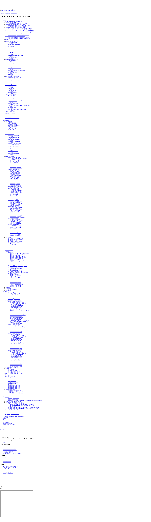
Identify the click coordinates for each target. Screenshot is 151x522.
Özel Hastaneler (8, 237)
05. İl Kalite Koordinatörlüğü (15, 322)
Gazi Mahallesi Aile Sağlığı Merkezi (16, 227)
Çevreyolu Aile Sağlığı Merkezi (16, 192)
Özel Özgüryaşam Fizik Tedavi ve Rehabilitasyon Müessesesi (21, 263)
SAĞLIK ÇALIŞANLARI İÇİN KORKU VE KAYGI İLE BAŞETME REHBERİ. (24, 407)
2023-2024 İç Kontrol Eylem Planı (14, 372)
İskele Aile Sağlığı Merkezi (15, 174)
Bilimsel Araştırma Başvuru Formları (10, 469)
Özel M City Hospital (12, 244)
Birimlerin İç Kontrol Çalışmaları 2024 (15, 350)
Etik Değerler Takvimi (12, 381)
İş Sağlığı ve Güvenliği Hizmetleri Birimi (15, 55)
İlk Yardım (7, 397)
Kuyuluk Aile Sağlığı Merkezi (15, 213)
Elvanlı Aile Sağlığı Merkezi (15, 193)
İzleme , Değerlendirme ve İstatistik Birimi (15, 65)
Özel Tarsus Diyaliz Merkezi (15, 285)
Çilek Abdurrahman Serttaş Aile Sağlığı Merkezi (19, 166)
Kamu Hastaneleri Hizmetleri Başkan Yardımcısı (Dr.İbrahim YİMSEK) (21, 31)
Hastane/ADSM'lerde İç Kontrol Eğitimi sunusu (16, 393)
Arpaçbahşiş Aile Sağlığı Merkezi (16, 190)
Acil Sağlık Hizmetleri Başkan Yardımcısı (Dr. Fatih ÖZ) (18, 23)
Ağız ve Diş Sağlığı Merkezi (13, 265)
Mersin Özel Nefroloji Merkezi (15, 280)
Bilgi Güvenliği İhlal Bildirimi (10, 415)
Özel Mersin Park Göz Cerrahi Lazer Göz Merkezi (19, 253)
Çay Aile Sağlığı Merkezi (14, 164)
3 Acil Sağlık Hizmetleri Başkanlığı (16, 328)
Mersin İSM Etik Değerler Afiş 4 (14, 388)
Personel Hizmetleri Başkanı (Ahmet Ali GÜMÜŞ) (14, 33)
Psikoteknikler (7, 290)
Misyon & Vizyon (8, 375)
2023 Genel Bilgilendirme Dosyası (14, 295)
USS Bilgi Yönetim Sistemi (8, 451)
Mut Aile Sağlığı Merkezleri (13, 218)
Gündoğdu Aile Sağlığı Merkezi (16, 168)
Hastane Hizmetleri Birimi (12, 78)
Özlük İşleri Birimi (11, 88)
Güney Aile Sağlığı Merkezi (15, 194)
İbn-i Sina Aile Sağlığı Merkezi (15, 211)
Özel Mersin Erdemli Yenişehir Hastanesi (15, 239)
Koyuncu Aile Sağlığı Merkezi (15, 199)
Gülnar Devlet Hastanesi (12, 127)
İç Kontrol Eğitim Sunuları (10, 389)
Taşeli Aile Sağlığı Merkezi (15, 183)
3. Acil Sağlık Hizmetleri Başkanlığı (16, 345)
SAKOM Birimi (11, 46)
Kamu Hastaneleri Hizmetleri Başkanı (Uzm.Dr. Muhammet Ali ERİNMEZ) (19, 30)
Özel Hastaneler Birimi (12, 107)
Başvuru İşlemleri (13, 98)
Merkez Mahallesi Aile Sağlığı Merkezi (17, 217)
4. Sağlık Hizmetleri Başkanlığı (16, 347)
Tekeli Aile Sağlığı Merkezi (15, 184)
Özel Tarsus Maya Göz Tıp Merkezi (16, 258)
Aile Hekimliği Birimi (12, 60)
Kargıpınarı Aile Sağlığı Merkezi (16, 195)
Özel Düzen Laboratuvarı (14, 274)
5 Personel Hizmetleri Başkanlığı (16, 331)
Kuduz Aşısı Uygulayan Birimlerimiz (10, 471)
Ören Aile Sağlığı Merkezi (15, 176)
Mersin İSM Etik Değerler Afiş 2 (14, 386)
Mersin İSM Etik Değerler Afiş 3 (14, 387)
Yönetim (4, 20)
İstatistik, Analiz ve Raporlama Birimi (15, 77)
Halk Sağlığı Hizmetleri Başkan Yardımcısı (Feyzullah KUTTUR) (20, 29)
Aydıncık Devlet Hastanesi (13, 123)
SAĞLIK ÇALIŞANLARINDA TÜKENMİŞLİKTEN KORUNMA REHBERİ (23, 408)
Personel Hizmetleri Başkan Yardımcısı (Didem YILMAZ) (18, 35)
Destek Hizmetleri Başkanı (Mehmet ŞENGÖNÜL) (15, 24)
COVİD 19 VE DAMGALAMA (14, 406)
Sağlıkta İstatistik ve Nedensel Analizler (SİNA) (12, 453)
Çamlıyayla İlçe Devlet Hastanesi (14, 125)
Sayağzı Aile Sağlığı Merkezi (15, 233)
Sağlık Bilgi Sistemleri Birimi (13, 57)
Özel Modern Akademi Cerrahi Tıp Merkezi (18, 260)
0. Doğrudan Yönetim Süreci (15, 342)
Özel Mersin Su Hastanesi (12, 240)
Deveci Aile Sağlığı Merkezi (15, 219)
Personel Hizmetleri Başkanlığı (11, 85)
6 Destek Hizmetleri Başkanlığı (16, 332)
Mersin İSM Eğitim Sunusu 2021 (14, 392)
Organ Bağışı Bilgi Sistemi (8, 473)
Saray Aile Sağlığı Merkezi (15, 177)
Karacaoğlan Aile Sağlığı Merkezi (16, 220)
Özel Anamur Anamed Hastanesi (14, 242)
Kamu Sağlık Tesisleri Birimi (13, 103)
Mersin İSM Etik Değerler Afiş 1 (14, 385)
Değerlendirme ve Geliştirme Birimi (14, 80)
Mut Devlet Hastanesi (12, 128)
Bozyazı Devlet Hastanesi (12, 124)
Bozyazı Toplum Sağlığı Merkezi (14, 141)
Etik (6, 380)
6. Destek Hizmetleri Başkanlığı (16, 307)
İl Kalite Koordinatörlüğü (10, 113)
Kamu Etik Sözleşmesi (12, 383)
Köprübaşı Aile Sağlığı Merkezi (16, 221)
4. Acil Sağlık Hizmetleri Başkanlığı (16, 305)
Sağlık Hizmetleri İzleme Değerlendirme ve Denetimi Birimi (19, 105)
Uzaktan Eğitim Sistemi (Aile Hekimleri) (12, 410)
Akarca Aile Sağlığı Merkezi (15, 170)
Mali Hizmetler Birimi (12, 53)
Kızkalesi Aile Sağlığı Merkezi (15, 196)
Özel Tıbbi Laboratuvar (12, 273)
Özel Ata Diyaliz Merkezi (14, 279)
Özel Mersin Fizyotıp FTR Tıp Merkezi (17, 256)
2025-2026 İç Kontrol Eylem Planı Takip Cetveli (14, 373)
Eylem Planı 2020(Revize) (12, 370)
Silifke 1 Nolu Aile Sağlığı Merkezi (16, 234)
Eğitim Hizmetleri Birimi (12, 92)
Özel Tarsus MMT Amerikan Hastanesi (15, 241)
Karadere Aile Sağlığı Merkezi (15, 175)
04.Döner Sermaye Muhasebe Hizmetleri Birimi (19, 311)
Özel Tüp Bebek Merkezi (12, 267)
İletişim (4, 418)
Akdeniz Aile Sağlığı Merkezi (15, 181)
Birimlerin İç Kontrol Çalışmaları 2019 (15, 301)
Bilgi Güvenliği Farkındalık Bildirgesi (12, 414)
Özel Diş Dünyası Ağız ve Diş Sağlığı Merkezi (18, 266)
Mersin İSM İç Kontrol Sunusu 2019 (14, 390)
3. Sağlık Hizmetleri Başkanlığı (16, 304)
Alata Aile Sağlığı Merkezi (15, 189)
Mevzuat (11, 61)
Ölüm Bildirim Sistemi (7, 452)
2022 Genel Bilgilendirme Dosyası (14, 296)
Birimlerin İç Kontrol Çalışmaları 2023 (15, 341)
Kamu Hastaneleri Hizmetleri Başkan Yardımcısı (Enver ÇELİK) (20, 32)
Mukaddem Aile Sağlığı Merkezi (16, 232)
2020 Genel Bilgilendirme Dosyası (14, 299)
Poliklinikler (7, 287)
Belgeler (11, 43)
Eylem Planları (8, 368)
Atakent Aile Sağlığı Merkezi (15, 225)
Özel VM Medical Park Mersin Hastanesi (15, 238)
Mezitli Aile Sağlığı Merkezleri (13, 206)
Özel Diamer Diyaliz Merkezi (15, 283)
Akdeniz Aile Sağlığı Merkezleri (14, 157)
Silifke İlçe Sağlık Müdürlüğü (13, 153)
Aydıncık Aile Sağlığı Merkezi (15, 179)
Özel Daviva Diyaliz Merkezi (15, 277)
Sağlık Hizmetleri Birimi (12, 101)
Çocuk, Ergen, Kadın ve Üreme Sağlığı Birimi (16, 70)
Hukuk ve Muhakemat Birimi (10, 111)
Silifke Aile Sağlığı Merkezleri (13, 224)
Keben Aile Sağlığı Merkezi (15, 229)
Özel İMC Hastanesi (11, 243)
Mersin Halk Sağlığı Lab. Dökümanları (10, 458)
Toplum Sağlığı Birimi (12, 63)
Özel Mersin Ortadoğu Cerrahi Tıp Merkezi (18, 257)
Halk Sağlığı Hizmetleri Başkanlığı (11, 59)
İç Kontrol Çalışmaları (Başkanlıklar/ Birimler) (13, 300)
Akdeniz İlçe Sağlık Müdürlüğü (13, 135)
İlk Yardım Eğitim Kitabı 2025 (13, 398)
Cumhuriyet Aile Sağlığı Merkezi (16, 207)
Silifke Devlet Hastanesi (12, 129)
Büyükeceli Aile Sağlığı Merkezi (16, 201)
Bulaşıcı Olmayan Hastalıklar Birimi (14, 68)
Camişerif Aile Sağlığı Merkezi (15, 160)
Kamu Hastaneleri (8, 121)
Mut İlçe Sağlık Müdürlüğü (13, 151)
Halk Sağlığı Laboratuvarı (12, 289)
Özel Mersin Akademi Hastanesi (14, 245)
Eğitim (4, 395)
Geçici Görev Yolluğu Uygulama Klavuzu (13, 401)
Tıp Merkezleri (10, 252)
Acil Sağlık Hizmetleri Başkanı (11, 22)
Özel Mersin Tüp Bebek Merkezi (16, 268)
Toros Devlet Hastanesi (12, 131)
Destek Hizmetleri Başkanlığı (10, 49)
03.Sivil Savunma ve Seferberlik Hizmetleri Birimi (19, 310)
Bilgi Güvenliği (6, 413)
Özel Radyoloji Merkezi (12, 269)
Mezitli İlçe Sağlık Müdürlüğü (13, 148)
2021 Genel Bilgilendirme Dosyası (14, 298)
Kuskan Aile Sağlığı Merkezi (15, 204)
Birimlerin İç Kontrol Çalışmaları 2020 (15, 312)
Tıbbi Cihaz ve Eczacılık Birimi (13, 97)
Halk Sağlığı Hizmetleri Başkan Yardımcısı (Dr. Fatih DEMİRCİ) (20, 28)
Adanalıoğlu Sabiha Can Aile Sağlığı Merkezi (18, 158)
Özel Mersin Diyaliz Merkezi (15, 278)
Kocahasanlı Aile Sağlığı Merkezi (16, 197)
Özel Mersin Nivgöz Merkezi (15, 255)
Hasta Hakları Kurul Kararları (8, 459)
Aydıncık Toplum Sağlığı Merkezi (14, 139)
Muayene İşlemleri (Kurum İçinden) (9, 449)
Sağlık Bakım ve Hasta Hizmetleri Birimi (15, 82)
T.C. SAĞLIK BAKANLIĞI (8, 13)
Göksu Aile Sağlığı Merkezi (15, 228)
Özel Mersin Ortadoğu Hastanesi (14, 247)
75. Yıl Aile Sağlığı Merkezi (15, 208)
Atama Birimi (10, 86)
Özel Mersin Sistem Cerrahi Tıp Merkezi (17, 254)
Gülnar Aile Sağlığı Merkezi (15, 202)
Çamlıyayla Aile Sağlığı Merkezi (16, 187)
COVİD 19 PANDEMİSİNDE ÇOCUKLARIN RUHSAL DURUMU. (21, 405)
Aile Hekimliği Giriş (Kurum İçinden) (10, 447)
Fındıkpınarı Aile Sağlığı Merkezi (16, 210)
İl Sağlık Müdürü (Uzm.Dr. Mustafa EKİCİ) (13, 21)
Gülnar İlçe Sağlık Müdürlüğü (13, 146)
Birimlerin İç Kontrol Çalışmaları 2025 (15, 358)
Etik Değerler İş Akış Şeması (13, 382)
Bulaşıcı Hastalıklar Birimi (12, 72)
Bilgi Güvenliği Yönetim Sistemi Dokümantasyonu (14, 416)
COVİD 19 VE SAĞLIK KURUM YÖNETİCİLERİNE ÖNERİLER (21, 404)
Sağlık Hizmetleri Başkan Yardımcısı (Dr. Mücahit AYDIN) (19, 37)
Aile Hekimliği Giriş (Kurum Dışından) (10, 446)
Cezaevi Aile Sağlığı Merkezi (15, 161)
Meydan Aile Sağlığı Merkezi (15, 223)
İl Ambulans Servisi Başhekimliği (14, 48)
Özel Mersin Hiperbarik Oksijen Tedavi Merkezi (19, 272)
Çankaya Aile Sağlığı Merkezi (15, 163)
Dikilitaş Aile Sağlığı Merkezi (15, 167)
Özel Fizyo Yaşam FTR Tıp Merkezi (17, 259)
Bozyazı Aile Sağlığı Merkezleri (13, 180)
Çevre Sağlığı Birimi (11, 74)
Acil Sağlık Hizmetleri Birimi (13, 42)
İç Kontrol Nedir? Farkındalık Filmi (11, 367)
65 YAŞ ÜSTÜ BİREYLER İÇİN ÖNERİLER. (17, 403)
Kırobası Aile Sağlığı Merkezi (15, 230)
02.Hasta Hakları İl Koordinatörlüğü (16, 309)
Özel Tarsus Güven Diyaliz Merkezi (16, 284)
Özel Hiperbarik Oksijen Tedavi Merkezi (15, 271)
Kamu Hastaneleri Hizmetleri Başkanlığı (12, 76)
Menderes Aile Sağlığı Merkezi (15, 216)
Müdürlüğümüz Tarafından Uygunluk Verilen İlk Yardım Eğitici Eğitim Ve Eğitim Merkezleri (25, 400)
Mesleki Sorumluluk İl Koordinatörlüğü (12, 118)
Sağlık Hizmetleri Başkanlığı (10, 94)
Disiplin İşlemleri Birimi (12, 90)
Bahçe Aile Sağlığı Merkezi (15, 171)
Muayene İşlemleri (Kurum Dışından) (10, 450)
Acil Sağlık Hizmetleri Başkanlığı (11, 41)
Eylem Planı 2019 (11, 369)
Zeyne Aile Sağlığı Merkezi (15, 205)
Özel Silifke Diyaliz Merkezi (15, 286)
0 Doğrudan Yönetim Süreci (15, 325)
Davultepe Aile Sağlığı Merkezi (16, 209)
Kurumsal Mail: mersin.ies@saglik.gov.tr (17, 99)
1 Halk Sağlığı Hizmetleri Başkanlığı (17, 326)
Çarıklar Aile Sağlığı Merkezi (15, 172)
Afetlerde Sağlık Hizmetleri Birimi (14, 44)
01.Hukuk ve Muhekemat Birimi (16, 308)
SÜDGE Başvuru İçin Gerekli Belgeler (10, 466)
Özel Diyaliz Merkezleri (12, 276)
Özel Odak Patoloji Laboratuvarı (16, 275)
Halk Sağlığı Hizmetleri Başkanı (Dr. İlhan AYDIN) (15, 27)
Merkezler (7, 251)
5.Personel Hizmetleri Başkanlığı (16, 306)
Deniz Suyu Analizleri (7, 461)
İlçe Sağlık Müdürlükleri (9, 134)
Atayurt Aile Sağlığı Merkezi (15, 226)
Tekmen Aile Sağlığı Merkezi (15, 185)
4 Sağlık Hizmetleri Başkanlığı (15, 329)
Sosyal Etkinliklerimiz (7, 470)
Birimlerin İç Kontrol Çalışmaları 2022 (15, 333)
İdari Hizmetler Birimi (12, 51)
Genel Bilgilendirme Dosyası (10, 292)
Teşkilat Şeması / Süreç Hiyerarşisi (11, 376)
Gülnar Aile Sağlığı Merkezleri (13, 200)
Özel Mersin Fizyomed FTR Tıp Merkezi (17, 261)
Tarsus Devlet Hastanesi (12, 130)
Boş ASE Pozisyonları (7, 457)
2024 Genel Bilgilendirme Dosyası (14, 294)
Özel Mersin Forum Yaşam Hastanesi (14, 246)
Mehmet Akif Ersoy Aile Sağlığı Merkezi (17, 214)
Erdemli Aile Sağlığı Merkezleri (13, 188)
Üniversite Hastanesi (9, 250)
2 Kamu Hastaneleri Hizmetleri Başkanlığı (18, 327)
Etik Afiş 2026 (10, 384)
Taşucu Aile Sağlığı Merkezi (15, 235)
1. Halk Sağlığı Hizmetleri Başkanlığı (17, 302)
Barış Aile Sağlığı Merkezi (15, 159)
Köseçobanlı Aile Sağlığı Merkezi (16, 203)
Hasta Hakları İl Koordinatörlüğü (11, 115)
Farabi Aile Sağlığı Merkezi (15, 173)
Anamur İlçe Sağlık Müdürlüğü (13, 137)
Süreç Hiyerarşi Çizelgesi (12, 378)
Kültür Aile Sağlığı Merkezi (15, 222)
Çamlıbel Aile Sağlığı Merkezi (15, 162)
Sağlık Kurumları (6, 120)
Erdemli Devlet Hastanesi (12, 126)
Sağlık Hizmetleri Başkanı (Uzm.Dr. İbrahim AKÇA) (15, 36)
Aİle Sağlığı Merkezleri (9, 156)
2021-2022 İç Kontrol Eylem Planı (14, 371)
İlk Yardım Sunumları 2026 (13, 399)
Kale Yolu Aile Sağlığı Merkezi (16, 212)
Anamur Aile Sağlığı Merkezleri (13, 169)
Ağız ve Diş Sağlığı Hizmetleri (13, 95)
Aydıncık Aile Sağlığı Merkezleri (14, 178)
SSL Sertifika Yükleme (7, 462)
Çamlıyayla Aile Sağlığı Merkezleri (14, 186)
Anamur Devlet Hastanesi (12, 122)
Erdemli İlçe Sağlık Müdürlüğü (13, 144)
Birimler (4, 40)
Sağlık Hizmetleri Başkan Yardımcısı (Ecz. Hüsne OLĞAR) (19, 38)
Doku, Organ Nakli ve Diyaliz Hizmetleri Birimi (17, 109)
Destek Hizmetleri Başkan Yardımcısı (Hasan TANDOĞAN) (19, 25)
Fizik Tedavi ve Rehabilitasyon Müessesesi (16, 262)
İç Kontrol (5, 291)
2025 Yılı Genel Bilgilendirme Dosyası (15, 293)
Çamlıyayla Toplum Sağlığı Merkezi (14, 143)
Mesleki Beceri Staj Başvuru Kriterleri (12, 411)
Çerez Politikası (53, 518)
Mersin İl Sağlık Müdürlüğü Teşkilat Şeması (16, 377)
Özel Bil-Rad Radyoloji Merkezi (16, 270)
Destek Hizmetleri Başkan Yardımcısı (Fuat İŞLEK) (17, 26)
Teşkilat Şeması (8, 39)
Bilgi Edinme (5, 417)
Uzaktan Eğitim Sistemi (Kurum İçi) (12, 409)
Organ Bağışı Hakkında (7, 468)
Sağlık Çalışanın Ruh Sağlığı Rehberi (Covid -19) (14, 402)
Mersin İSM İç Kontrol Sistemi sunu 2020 (15, 391)
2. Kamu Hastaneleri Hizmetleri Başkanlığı (18, 303)
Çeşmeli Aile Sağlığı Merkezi (15, 191)
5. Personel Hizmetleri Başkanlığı (16, 356)
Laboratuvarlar (8, 288)
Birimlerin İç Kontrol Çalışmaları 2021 (15, 324)
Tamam (1, 520)
